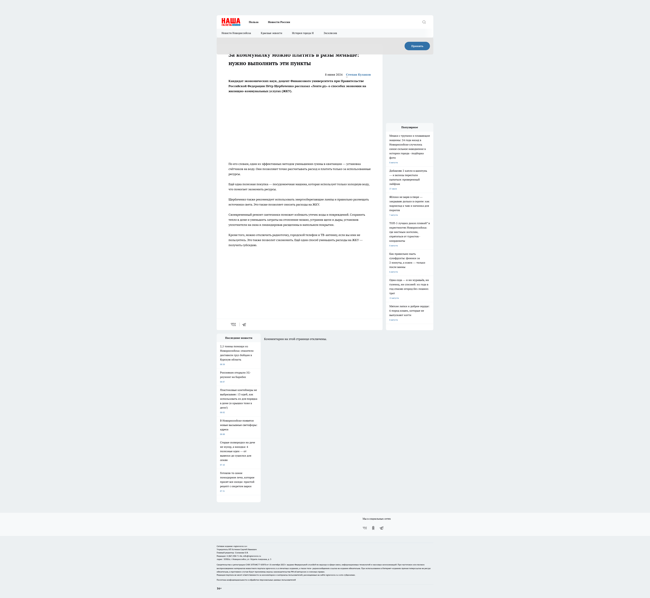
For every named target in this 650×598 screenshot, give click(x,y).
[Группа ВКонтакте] (365, 528)
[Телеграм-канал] (381, 528)
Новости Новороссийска (236, 33)
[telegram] (245, 324)
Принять (417, 46)
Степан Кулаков (358, 74)
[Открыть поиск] (424, 22)
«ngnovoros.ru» (240, 546)
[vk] (234, 324)
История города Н (303, 33)
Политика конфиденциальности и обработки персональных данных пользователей (256, 580)
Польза (253, 22)
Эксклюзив (330, 33)
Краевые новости (271, 33)
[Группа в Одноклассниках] (373, 528)
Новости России (279, 22)
